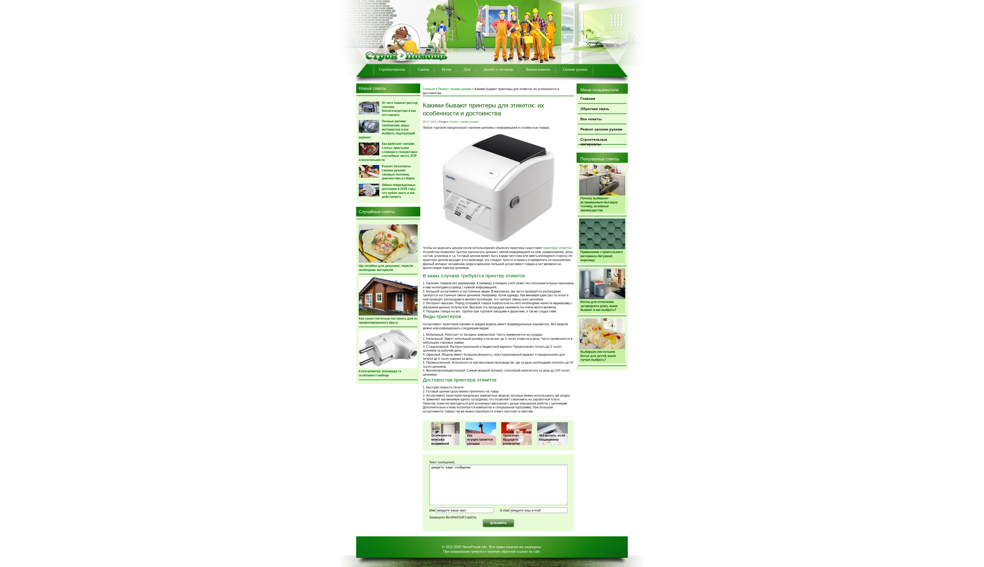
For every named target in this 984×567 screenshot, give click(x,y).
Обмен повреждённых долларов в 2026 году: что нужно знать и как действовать (399, 191)
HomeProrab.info (474, 547)
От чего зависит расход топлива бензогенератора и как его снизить (400, 109)
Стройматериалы (392, 69)
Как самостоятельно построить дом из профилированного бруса (388, 320)
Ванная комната (538, 69)
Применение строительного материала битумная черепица (601, 256)
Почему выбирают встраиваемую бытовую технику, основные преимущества (599, 204)
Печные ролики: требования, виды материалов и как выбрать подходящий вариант (387, 129)
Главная (587, 98)
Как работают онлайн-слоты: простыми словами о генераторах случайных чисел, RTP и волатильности (388, 151)
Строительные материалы (593, 141)
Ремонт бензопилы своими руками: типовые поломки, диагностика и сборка (398, 172)
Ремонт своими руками (601, 129)
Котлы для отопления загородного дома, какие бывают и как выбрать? (599, 306)
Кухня (446, 69)
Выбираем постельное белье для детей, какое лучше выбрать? (598, 356)
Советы (423, 69)
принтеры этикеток (557, 248)
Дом (467, 69)
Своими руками (575, 69)
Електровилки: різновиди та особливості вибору (380, 373)
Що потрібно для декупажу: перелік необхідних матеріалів (386, 268)
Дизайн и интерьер (498, 69)
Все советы (591, 119)
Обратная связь (594, 109)
